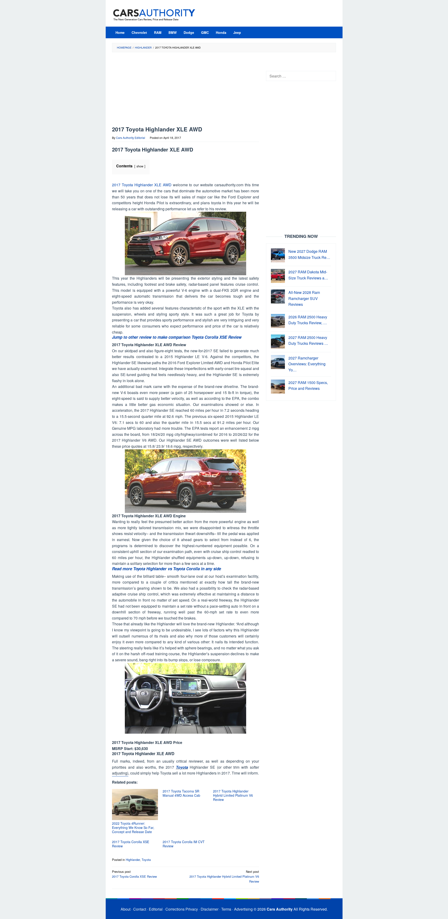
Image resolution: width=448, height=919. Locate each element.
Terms (226, 909)
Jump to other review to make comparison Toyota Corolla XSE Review (177, 337)
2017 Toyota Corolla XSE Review (130, 843)
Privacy (192, 909)
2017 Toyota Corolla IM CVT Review (184, 843)
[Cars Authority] (154, 14)
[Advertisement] (185, 91)
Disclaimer (209, 909)
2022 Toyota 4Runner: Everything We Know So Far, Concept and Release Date (133, 827)
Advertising (243, 909)
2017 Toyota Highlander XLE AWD (142, 184)
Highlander (133, 859)
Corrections (175, 909)
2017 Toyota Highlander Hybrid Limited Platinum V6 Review (233, 795)
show (139, 166)
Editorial (156, 909)
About (125, 909)
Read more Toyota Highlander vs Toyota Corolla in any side (166, 568)
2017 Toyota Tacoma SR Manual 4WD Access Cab (181, 793)
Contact (139, 909)
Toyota (182, 767)
